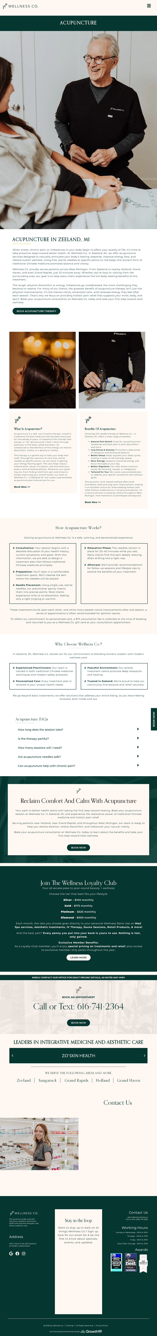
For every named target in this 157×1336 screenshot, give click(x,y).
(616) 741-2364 (141, 1219)
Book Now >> (22, 486)
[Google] (11, 1253)
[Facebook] (17, 1253)
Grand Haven (128, 1081)
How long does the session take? (40, 729)
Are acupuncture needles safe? (39, 757)
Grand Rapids (76, 1081)
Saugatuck (48, 1081)
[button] (78, 729)
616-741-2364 (100, 1007)
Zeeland (24, 1081)
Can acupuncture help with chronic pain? (46, 766)
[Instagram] (24, 1253)
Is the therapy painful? (33, 738)
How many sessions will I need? (40, 747)
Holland (103, 1081)
